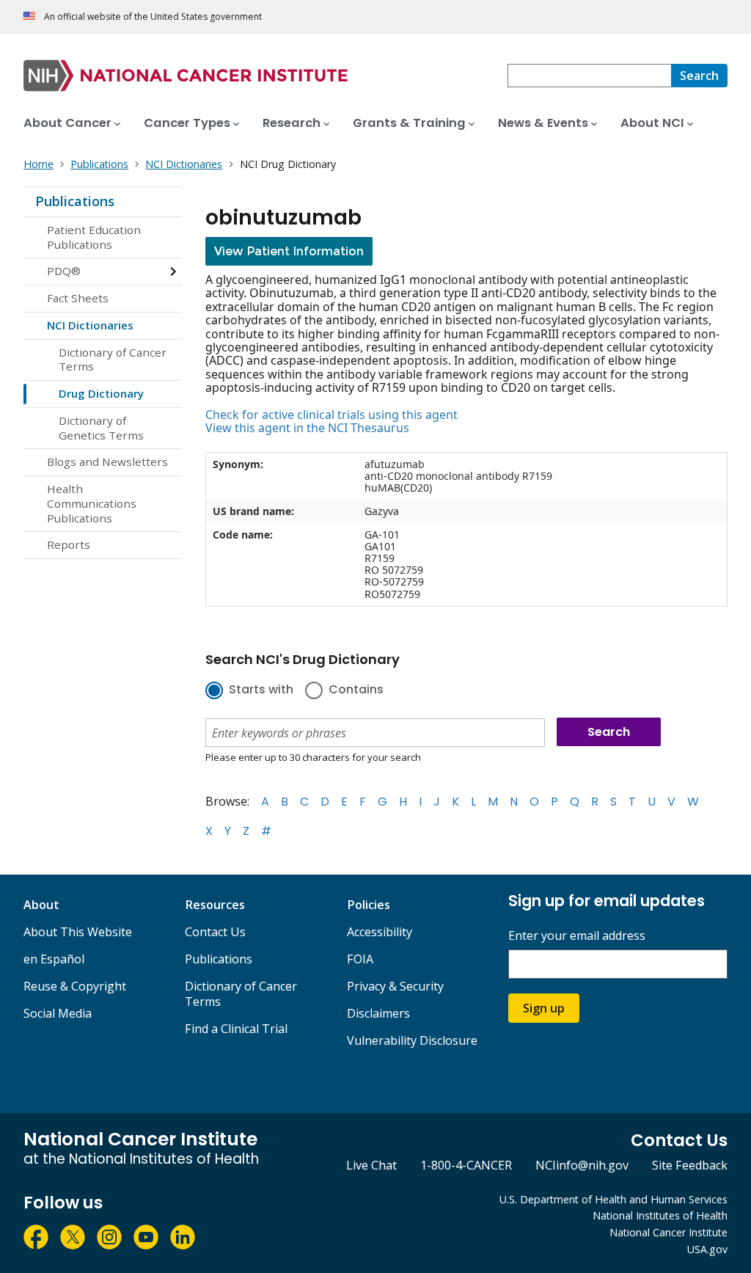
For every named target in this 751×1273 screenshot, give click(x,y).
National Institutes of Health (660, 1215)
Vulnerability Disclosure (412, 1040)
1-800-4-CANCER (466, 1165)
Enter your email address (576, 936)
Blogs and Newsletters (107, 461)
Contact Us (215, 932)
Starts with (261, 690)
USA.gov (707, 1249)
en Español (53, 959)
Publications (74, 201)
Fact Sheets (78, 298)
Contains (356, 690)
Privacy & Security (395, 986)
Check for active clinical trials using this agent (331, 414)
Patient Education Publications (94, 237)
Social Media (57, 1013)
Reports (68, 544)
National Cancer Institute (668, 1232)
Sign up (544, 1008)
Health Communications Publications (91, 503)
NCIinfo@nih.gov (582, 1165)
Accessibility (379, 932)
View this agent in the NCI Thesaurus (307, 427)
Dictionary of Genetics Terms (101, 427)
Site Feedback (690, 1165)
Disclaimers (378, 1013)
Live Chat (371, 1165)
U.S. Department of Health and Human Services (613, 1199)
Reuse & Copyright (74, 986)
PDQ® (64, 270)
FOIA (360, 959)
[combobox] (589, 75)
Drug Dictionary (101, 393)
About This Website (77, 932)
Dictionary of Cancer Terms (112, 359)
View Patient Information (289, 251)
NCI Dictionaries (90, 325)
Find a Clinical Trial (236, 1029)
